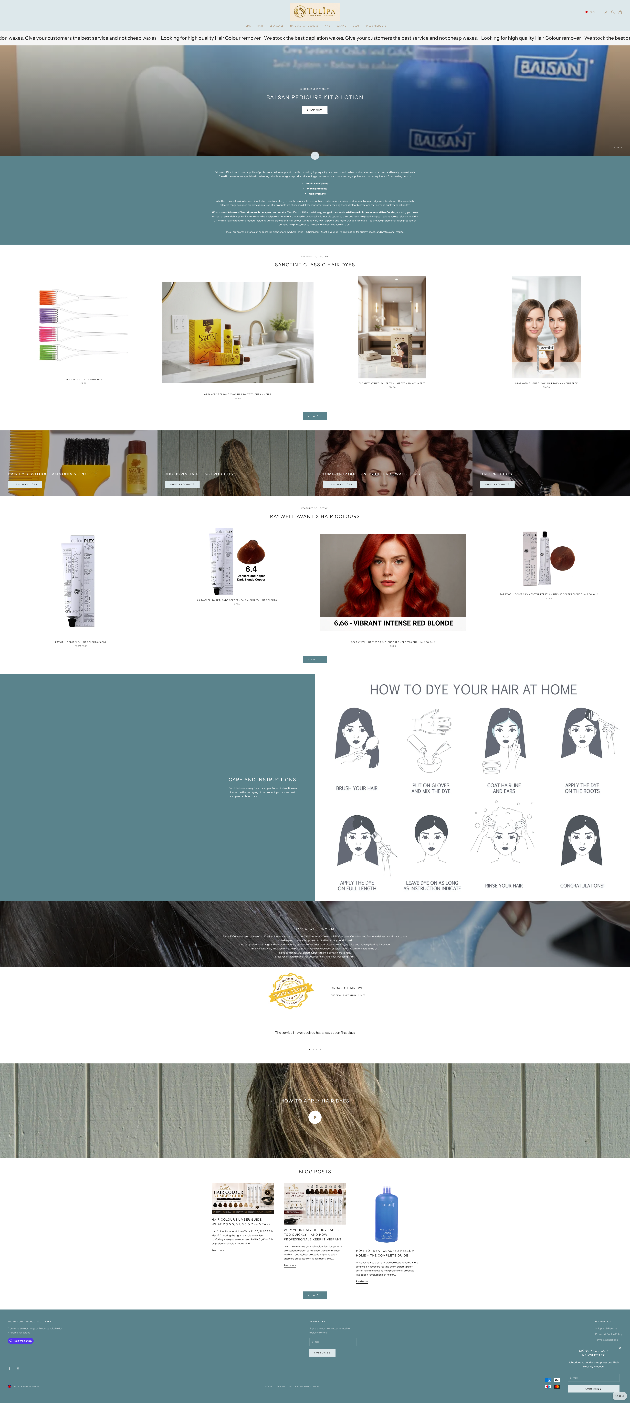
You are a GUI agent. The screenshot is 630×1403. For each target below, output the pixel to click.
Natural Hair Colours (304, 26)
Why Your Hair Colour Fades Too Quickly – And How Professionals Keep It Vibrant (313, 1234)
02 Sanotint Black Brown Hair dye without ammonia (237, 394)
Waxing (341, 26)
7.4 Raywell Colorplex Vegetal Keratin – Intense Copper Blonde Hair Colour (549, 594)
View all (315, 416)
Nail (327, 26)
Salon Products (376, 26)
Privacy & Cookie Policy (608, 1334)
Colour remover (281, 38)
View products (182, 484)
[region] (315, 100)
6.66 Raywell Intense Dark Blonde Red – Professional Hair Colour (393, 642)
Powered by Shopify (309, 1386)
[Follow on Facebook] (9, 1368)
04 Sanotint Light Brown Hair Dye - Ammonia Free (546, 383)
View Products (25, 484)
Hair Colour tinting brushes (83, 379)
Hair (260, 26)
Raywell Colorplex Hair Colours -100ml (81, 642)
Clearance (277, 26)
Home (247, 26)
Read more (218, 1250)
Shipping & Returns (606, 1328)
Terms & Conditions (606, 1339)
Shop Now (315, 117)
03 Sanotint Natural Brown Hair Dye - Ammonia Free (392, 383)
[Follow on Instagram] (18, 1368)
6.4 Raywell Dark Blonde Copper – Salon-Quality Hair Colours (237, 600)
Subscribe (593, 1388)
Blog (356, 26)
